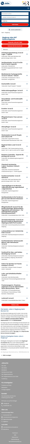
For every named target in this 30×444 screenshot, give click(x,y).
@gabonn (5, 421)
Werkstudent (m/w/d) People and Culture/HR (11, 135)
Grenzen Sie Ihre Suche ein (15, 46)
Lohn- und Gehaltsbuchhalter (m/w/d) (11, 274)
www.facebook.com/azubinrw (10, 427)
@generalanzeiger (7, 419)
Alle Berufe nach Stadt (6, 372)
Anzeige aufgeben (5, 389)
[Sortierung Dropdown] (26, 49)
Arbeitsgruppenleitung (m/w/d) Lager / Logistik (12, 53)
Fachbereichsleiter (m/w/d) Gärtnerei (10, 176)
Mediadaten (4, 387)
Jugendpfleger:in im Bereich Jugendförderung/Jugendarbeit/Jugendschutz (12, 187)
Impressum (15, 432)
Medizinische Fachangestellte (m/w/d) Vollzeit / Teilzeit (11, 74)
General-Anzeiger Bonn (7, 412)
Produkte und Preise (6, 385)
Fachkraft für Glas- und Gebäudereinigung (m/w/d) (11, 253)
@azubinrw (6, 429)
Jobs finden (15, 24)
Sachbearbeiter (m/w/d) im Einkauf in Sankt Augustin (12, 63)
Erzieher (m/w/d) (7, 108)
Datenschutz (15, 437)
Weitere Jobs (15, 305)
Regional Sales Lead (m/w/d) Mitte (11, 145)
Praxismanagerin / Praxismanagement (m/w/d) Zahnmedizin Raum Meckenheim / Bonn (12, 286)
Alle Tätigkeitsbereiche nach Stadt (9, 376)
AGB (15, 435)
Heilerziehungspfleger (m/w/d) (12, 90)
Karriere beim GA (7, 415)
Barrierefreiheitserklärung (15, 441)
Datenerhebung (15, 439)
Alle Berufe (4, 370)
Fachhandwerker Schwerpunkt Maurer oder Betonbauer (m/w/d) (12, 242)
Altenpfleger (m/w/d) (8, 127)
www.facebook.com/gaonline (10, 417)
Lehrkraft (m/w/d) (7, 298)
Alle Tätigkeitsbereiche (7, 374)
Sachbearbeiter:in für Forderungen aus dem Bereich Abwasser (12, 198)
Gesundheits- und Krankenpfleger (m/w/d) (12, 99)
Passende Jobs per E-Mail (15, 42)
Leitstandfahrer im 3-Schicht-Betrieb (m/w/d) (12, 231)
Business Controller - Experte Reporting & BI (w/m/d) (12, 155)
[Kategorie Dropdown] (27, 13)
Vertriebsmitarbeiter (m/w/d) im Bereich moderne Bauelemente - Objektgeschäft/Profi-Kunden (12, 221)
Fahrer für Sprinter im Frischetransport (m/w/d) (11, 264)
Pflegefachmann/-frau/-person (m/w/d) (11, 117)
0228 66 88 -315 (7, 405)
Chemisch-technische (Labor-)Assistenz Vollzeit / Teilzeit (10, 166)
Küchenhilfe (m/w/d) (8, 84)
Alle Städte (4, 367)
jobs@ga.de (6, 403)
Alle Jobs (3, 365)
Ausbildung (4, 378)
